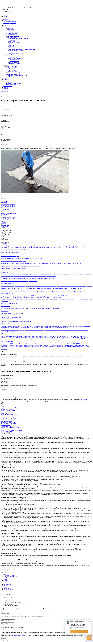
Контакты (5, 587)
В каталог (3, 227)
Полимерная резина (14, 32)
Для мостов (12, 41)
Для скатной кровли (14, 61)
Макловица (3, 223)
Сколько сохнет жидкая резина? (8, 422)
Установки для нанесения (7, 429)
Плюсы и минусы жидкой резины (9, 418)
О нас (4, 572)
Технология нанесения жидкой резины (10, 427)
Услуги (5, 579)
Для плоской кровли (14, 59)
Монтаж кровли (13, 71)
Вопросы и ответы (8, 589)
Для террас (12, 46)
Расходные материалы (11, 576)
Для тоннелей (12, 47)
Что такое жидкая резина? (7, 431)
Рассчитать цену (7, 584)
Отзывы (5, 580)
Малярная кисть (5, 215)
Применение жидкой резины (8, 419)
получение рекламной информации (30, 401)
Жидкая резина (4, 210)
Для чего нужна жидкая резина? (8, 409)
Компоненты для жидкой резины (9, 417)
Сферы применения (11, 84)
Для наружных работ (14, 42)
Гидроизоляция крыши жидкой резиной (10, 407)
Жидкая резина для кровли (7, 205)
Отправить (3, 403)
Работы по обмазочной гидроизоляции (19, 75)
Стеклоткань (4, 202)
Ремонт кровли (13, 70)
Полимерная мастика (14, 63)
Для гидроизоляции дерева (16, 50)
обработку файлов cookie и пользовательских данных (42, 606)
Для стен (11, 45)
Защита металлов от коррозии (8, 410)
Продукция (6, 574)
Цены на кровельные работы (16, 69)
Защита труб (4, 413)
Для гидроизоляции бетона (16, 53)
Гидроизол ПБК (4, 221)
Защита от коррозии (5, 411)
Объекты (5, 585)
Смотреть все (4, 349)
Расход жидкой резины (6, 421)
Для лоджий (12, 40)
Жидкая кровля (13, 30)
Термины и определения (7, 426)
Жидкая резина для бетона (7, 218)
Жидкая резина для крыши (7, 208)
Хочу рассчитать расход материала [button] (77, 631)
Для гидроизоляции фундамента (17, 51)
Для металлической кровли (16, 58)
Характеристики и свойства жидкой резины (11, 430)
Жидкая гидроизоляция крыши (8, 213)
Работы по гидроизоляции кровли (17, 76)
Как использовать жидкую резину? (9, 415)
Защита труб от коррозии (7, 414)
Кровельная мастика (14, 62)
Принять (3, 609)
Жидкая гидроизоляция (12, 577)
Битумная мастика (13, 57)
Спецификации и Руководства (14, 83)
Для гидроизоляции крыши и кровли (18, 38)
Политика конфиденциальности (11, 581)
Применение (6, 588)
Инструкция (9, 82)
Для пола (11, 44)
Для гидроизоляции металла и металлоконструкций (22, 49)
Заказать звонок (4, 91)
